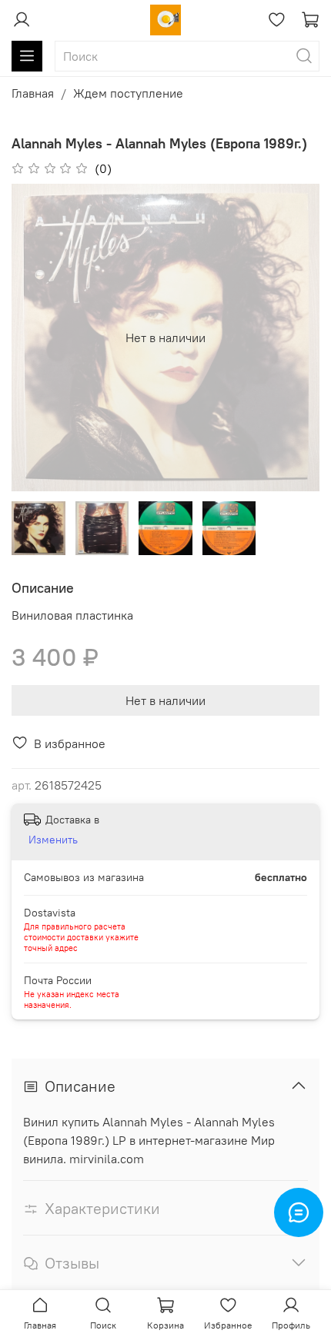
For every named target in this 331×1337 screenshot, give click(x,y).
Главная (33, 93)
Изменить (53, 839)
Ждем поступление (128, 93)
